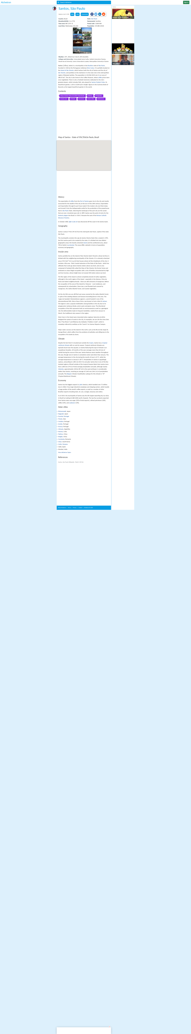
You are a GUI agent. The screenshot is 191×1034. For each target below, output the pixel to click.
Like (77, 14)
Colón (60, 508)
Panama (65, 508)
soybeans (72, 466)
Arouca (60, 490)
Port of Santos (84, 201)
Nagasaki (61, 478)
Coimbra (60, 485)
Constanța (61, 503)
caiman (104, 342)
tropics (91, 407)
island (85, 268)
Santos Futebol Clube (98, 82)
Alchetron (6, 2)
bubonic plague (63, 215)
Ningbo (60, 500)
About (62, 754)
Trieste (60, 483)
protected (71, 270)
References (101, 99)
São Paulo (94, 19)
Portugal (66, 480)
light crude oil (73, 222)
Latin (80, 448)
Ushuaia (60, 493)
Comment (84, 14)
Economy (81, 99)
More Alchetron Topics (64, 516)
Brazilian (90, 65)
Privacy (74, 754)
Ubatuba (61, 433)
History (90, 95)
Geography (99, 95)
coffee (100, 77)
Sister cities (91, 99)
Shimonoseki (62, 475)
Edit (72, 14)
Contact (80, 754)
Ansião (60, 488)
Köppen (69, 438)
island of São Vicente (67, 70)
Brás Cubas (90, 68)
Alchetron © (88, 754)
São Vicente (61, 73)
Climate (73, 99)
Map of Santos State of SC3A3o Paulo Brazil (72, 95)
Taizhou (60, 498)
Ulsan (60, 505)
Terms (69, 754)
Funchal (60, 480)
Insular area (64, 99)
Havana (60, 495)
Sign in (186, 2)
